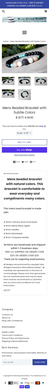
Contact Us (7, 314)
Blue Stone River (23, 376)
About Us (6, 317)
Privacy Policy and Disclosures (15, 338)
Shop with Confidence (12, 320)
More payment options (24, 155)
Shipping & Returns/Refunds (15, 341)
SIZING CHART (8, 332)
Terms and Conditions (12, 335)
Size (24, 129)
